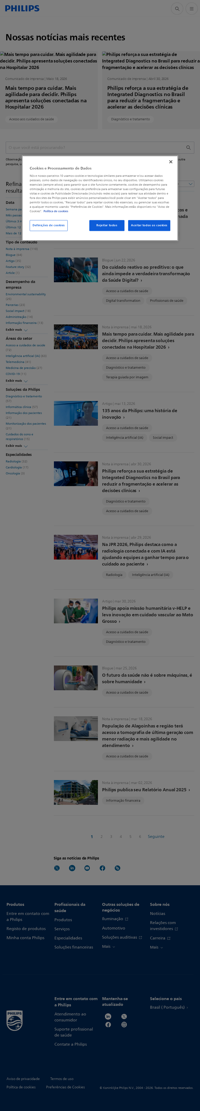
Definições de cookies (49, 225)
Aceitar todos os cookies (149, 225)
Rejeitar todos (106, 225)
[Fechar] (171, 161)
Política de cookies (55, 211)
